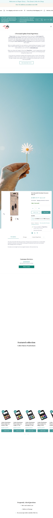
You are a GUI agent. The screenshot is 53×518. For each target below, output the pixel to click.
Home (32, 223)
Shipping (38, 200)
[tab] (13, 237)
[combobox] (38, 20)
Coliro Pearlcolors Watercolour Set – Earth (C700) (6, 424)
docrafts (33, 215)
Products (37, 223)
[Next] (25, 203)
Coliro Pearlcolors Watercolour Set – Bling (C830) (42, 424)
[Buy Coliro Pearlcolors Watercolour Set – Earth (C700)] (6, 415)
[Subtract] (32, 208)
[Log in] (51, 20)
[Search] (42, 20)
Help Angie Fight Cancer (26, 62)
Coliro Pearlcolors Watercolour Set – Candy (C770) (18, 424)
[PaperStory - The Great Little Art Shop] (6, 26)
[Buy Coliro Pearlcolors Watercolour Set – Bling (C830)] (42, 415)
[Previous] (3, 203)
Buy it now (46, 212)
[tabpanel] (26, 246)
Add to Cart (35, 212)
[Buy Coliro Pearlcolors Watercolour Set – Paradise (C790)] (30, 415)
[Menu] (51, 26)
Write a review (26, 266)
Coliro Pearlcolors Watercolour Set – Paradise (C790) (30, 424)
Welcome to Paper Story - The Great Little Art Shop (26, 1)
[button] (32, 233)
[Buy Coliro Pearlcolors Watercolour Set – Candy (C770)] (18, 415)
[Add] (39, 208)
